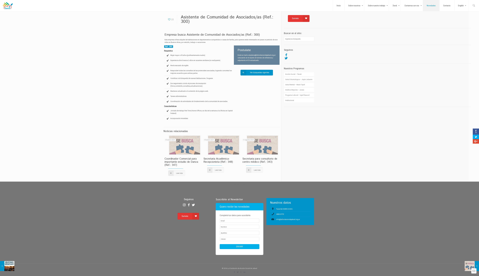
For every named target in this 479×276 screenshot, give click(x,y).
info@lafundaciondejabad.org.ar (288, 219)
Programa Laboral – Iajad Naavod (297, 95)
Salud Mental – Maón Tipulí (295, 85)
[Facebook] (286, 55)
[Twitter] (286, 58)
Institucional (289, 100)
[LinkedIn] (244, 272)
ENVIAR (239, 246)
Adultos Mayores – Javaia (294, 90)
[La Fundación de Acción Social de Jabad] (7, 5)
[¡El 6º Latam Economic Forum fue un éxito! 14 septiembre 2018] (7, 266)
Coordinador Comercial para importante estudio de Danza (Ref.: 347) (181, 162)
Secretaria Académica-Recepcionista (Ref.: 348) (218, 160)
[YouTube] (241, 272)
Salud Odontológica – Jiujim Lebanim (298, 79)
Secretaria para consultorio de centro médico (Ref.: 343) (259, 160)
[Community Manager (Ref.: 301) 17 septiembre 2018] (472, 266)
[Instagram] (184, 205)
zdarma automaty (239, 185)
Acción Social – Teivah (293, 74)
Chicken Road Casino (239, 189)
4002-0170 (280, 214)
